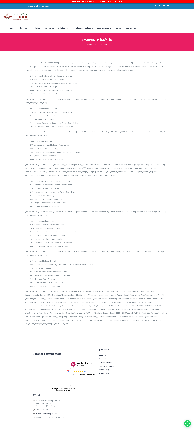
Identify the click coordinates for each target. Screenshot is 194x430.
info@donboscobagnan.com (46, 414)
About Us (102, 355)
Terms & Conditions (106, 366)
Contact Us (103, 359)
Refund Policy (104, 373)
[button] (93, 364)
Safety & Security (105, 362)
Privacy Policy (104, 369)
